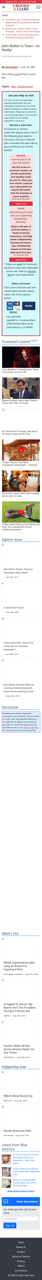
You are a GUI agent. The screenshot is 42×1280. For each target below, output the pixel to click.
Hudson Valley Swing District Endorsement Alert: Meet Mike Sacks (26, 1171)
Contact (21, 1251)
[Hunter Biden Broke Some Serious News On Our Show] (21, 1031)
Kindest (13, 311)
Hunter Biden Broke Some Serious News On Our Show (19, 1049)
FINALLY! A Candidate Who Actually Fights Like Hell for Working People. (25, 1183)
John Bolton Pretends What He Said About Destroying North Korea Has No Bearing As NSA (19, 688)
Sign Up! (9, 1225)
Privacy (21, 1261)
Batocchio (8, 1100)
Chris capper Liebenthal (13, 974)
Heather (7, 1015)
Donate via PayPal (28, 306)
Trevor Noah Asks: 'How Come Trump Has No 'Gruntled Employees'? (18, 646)
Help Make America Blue (20, 1191)
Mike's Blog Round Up (18, 1096)
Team (21, 1242)
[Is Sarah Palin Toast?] (21, 593)
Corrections (21, 1270)
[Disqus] (21, 827)
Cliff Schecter (9, 1057)
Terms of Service (31, 727)
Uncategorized (25, 86)
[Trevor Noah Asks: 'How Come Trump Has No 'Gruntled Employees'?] (21, 628)
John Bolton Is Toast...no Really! (21, 47)
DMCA (21, 1265)
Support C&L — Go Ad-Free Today (21, 1)
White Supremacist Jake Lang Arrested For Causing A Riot (19, 966)
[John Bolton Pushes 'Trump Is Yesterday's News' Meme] (21, 555)
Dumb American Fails (17, 1131)
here (16, 74)
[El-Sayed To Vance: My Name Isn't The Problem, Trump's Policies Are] (21, 990)
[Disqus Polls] (21, 764)
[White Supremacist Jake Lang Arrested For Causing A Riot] (21, 948)
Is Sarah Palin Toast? (14, 607)
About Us (21, 1247)
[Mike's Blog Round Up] (21, 1081)
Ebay (13, 86)
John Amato (11, 67)
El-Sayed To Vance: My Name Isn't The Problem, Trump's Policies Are (20, 1007)
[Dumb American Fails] (21, 1116)
